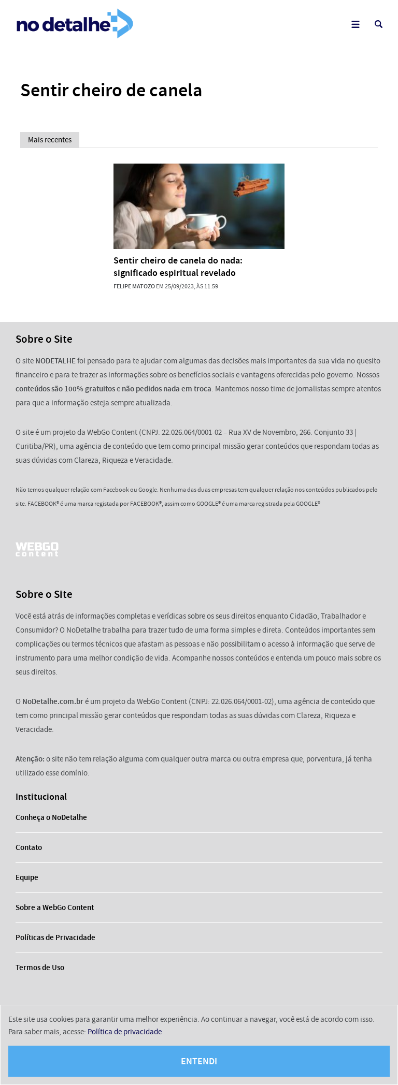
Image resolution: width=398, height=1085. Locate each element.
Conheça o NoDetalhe (51, 817)
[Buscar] (378, 24)
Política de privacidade (125, 1032)
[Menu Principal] (355, 24)
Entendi (199, 1061)
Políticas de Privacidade (55, 937)
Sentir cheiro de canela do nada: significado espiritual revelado (178, 266)
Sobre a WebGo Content (55, 907)
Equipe (27, 877)
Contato (29, 847)
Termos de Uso (40, 967)
